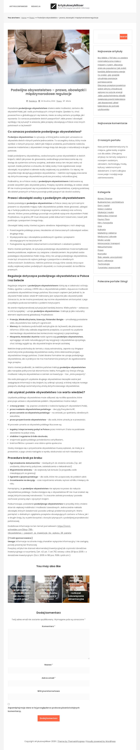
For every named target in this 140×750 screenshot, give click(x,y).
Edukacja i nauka (106, 212)
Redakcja (35, 6)
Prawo (31, 18)
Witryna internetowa (48, 691)
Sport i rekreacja (105, 260)
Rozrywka (102, 253)
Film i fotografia (105, 222)
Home (23, 18)
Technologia (104, 264)
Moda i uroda (104, 240)
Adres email (49, 678)
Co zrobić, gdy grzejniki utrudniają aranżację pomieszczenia (108, 78)
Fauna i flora (104, 219)
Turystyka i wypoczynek (109, 267)
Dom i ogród (104, 205)
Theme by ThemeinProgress (71, 741)
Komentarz (48, 626)
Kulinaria (102, 229)
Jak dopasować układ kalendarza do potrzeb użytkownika (108, 106)
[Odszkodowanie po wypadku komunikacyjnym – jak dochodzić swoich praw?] (21, 589)
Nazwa (48, 664)
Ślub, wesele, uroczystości (110, 257)
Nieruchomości (105, 246)
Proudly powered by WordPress (101, 741)
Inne (100, 226)
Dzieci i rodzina (105, 209)
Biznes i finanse (105, 198)
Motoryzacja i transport (109, 243)
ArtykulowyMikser (18, 6)
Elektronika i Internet (107, 215)
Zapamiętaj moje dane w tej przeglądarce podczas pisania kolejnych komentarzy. (44, 709)
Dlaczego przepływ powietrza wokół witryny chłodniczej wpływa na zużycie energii (112, 89)
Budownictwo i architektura (111, 202)
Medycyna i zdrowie (107, 236)
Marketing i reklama (107, 233)
